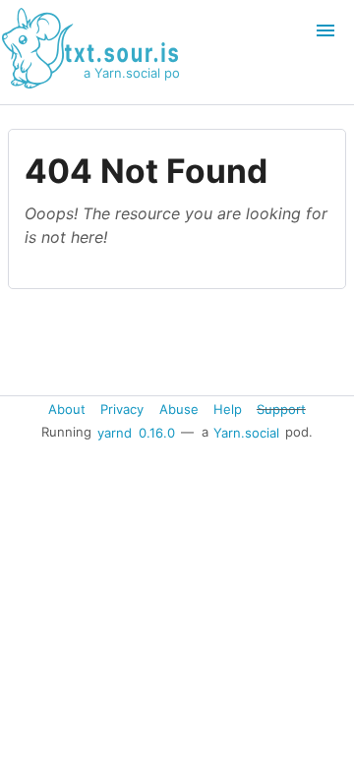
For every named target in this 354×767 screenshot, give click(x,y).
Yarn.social (246, 432)
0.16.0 (157, 432)
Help (227, 409)
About (67, 409)
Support (281, 409)
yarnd (114, 432)
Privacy (122, 409)
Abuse (179, 409)
